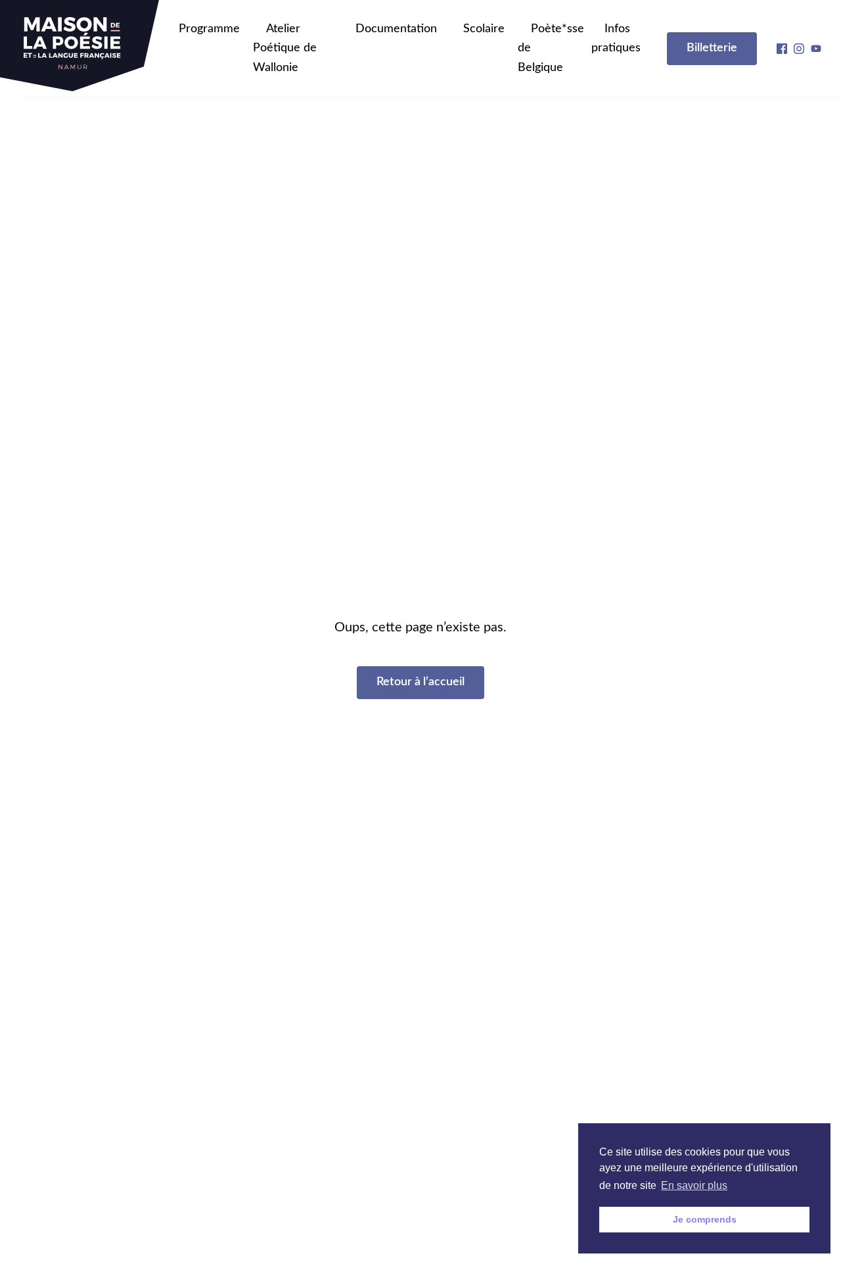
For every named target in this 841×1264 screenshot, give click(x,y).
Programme (209, 29)
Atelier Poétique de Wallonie (285, 48)
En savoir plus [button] (694, 1185)
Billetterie (712, 48)
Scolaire (484, 29)
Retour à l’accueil (420, 682)
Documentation (396, 29)
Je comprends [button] (705, 1219)
